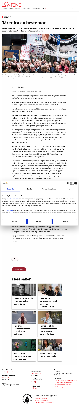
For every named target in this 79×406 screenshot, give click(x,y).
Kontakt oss (36, 8)
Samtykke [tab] (10, 189)
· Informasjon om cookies (62, 385)
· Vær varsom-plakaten (41, 400)
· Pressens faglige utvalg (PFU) (44, 402)
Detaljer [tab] (29, 189)
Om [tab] (68, 189)
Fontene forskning (15, 8)
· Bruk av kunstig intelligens (63, 383)
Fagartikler (26, 8)
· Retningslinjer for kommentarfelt (65, 380)
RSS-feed (34, 388)
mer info (10, 210)
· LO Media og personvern (62, 387)
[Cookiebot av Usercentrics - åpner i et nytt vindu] (68, 183)
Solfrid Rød (5, 378)
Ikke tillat (14, 221)
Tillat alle (65, 221)
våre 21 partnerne (12, 199)
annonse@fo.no (37, 373)
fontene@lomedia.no (9, 372)
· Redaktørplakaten (40, 398)
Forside (4, 8)
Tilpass (38, 221)
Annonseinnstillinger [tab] (49, 189)
